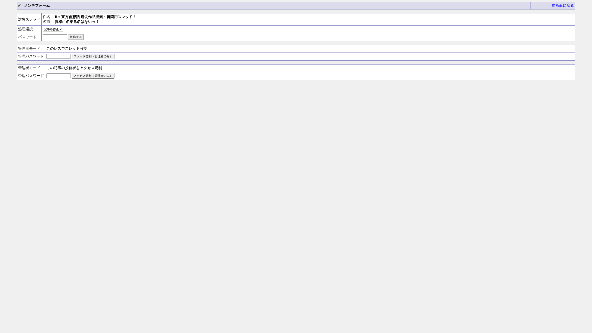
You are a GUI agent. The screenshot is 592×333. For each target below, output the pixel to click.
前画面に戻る (563, 5)
